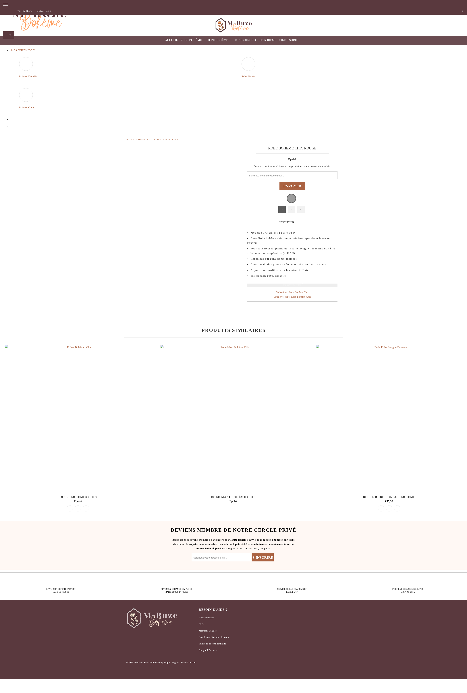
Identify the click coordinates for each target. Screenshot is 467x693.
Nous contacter (206, 617)
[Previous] (132, 204)
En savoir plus (292, 285)
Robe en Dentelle (28, 76)
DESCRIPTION (286, 222)
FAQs (201, 624)
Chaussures (289, 40)
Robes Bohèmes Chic (78, 418)
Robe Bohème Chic (299, 292)
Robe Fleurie (248, 76)
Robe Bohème (191, 40)
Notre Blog (24, 11)
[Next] (237, 204)
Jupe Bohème (218, 40)
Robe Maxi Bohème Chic (233, 418)
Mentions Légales (208, 630)
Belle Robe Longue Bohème (389, 418)
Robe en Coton (26, 107)
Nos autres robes (23, 50)
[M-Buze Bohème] (233, 25)
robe (287, 296)
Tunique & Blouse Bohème (255, 40)
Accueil (171, 40)
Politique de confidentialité (212, 643)
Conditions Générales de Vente (214, 637)
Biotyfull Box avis (208, 650)
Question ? (44, 11)
